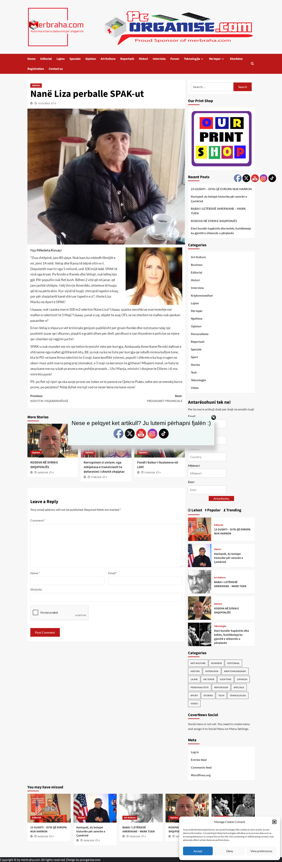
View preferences (261, 851)
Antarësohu (221, 498)
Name (35, 573)
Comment (37, 520)
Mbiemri (194, 465)
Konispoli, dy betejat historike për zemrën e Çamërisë (219, 199)
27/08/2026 (96, 477)
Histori (143, 59)
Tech (194, 372)
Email (112, 573)
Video (195, 387)
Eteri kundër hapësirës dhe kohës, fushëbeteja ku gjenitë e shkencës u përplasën (221, 231)
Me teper (215, 59)
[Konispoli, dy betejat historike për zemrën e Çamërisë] (199, 555)
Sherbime (236, 59)
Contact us (56, 69)
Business (197, 264)
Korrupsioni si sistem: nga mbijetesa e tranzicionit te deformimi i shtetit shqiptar (104, 467)
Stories (195, 364)
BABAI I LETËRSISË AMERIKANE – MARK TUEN (218, 211)
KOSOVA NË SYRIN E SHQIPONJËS (44, 464)
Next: (164, 398)
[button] (274, 822)
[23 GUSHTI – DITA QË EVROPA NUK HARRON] (199, 529)
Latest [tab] (196, 510)
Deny (229, 851)
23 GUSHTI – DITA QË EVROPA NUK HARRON (221, 189)
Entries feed (199, 759)
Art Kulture (108, 59)
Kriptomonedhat (202, 295)
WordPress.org (201, 775)
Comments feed (201, 767)
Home (31, 59)
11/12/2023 (44, 103)
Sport (194, 357)
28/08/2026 (42, 472)
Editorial (46, 59)
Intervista (159, 59)
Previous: (49, 398)
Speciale (75, 59)
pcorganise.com (90, 859)
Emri (191, 482)
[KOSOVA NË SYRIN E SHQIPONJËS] (199, 607)
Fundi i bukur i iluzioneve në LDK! (157, 464)
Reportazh (127, 59)
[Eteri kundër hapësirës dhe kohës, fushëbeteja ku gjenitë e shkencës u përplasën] (199, 634)
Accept (198, 851)
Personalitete (200, 334)
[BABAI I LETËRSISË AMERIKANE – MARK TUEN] (199, 581)
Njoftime (196, 318)
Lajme (61, 59)
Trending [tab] (233, 510)
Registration (35, 69)
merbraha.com (30, 859)
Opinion (90, 59)
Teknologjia (192, 59)
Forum (174, 59)
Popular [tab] (213, 510)
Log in (195, 752)
